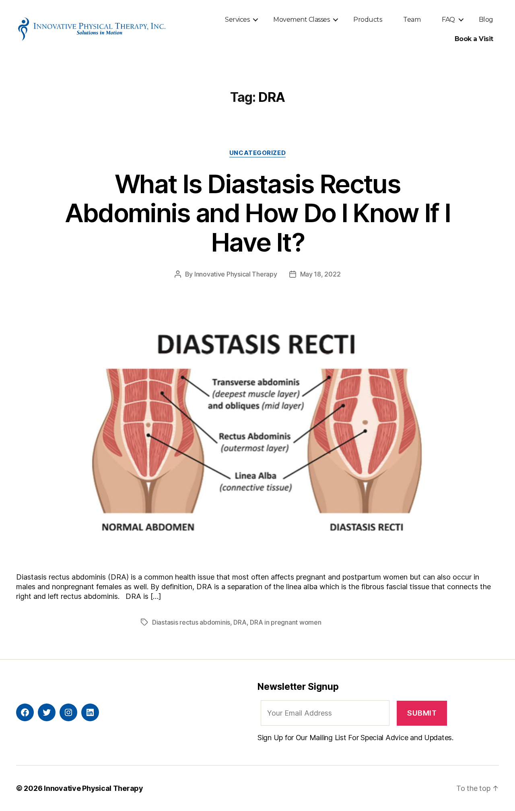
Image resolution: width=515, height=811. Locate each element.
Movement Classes (301, 19)
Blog (486, 19)
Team (411, 19)
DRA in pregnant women (285, 622)
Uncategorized (257, 153)
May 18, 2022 (320, 274)
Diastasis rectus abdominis (191, 622)
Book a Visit (474, 39)
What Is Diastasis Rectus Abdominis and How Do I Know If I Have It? (258, 213)
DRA (239, 622)
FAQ (448, 19)
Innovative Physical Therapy (235, 274)
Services (237, 19)
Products (367, 19)
